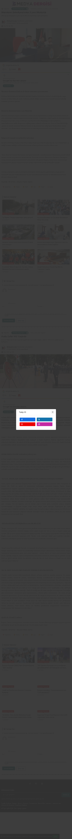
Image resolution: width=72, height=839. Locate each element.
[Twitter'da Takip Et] (44, 419)
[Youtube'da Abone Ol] (27, 424)
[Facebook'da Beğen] (27, 419)
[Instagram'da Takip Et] (44, 424)
